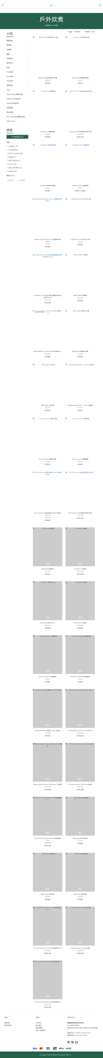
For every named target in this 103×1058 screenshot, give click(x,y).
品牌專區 (10, 85)
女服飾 (9, 49)
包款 (8, 67)
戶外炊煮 (55, 25)
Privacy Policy (35, 1055)
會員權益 (38, 1025)
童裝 (8, 54)
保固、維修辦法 (41, 1030)
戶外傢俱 (10, 76)
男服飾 (9, 45)
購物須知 (7, 1023)
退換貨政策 (7, 1025)
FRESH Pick (11, 121)
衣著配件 (10, 58)
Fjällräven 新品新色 (14, 99)
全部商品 (48, 25)
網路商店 (10, 40)
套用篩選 (18, 137)
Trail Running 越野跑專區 (16, 116)
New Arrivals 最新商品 (15, 94)
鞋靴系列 (10, 63)
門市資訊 (38, 1023)
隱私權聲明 (39, 1028)
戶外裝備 (10, 72)
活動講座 (10, 107)
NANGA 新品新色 (13, 103)
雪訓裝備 (10, 112)
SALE (8, 90)
